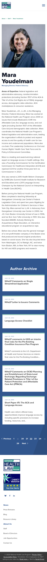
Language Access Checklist (18, 321)
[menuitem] (10, 496)
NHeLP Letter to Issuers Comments (22, 302)
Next (24, 443)
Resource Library (9, 519)
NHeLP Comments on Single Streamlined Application (19, 282)
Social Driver (39, 559)
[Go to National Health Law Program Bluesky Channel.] (5, 496)
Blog (5, 514)
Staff (5, 529)
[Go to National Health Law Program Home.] (6, 5)
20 (22, 439)
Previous (7, 439)
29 (18, 443)
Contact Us (7, 543)
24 (40, 439)
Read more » (24, 559)
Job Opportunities (10, 538)
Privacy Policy (37, 555)
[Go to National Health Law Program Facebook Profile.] (10, 496)
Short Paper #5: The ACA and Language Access (19, 404)
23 (35, 439)
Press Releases (9, 510)
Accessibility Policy (10, 557)
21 (27, 439)
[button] (43, 5)
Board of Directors (10, 533)
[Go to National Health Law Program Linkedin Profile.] (14, 496)
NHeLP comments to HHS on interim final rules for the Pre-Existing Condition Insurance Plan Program (23, 342)
